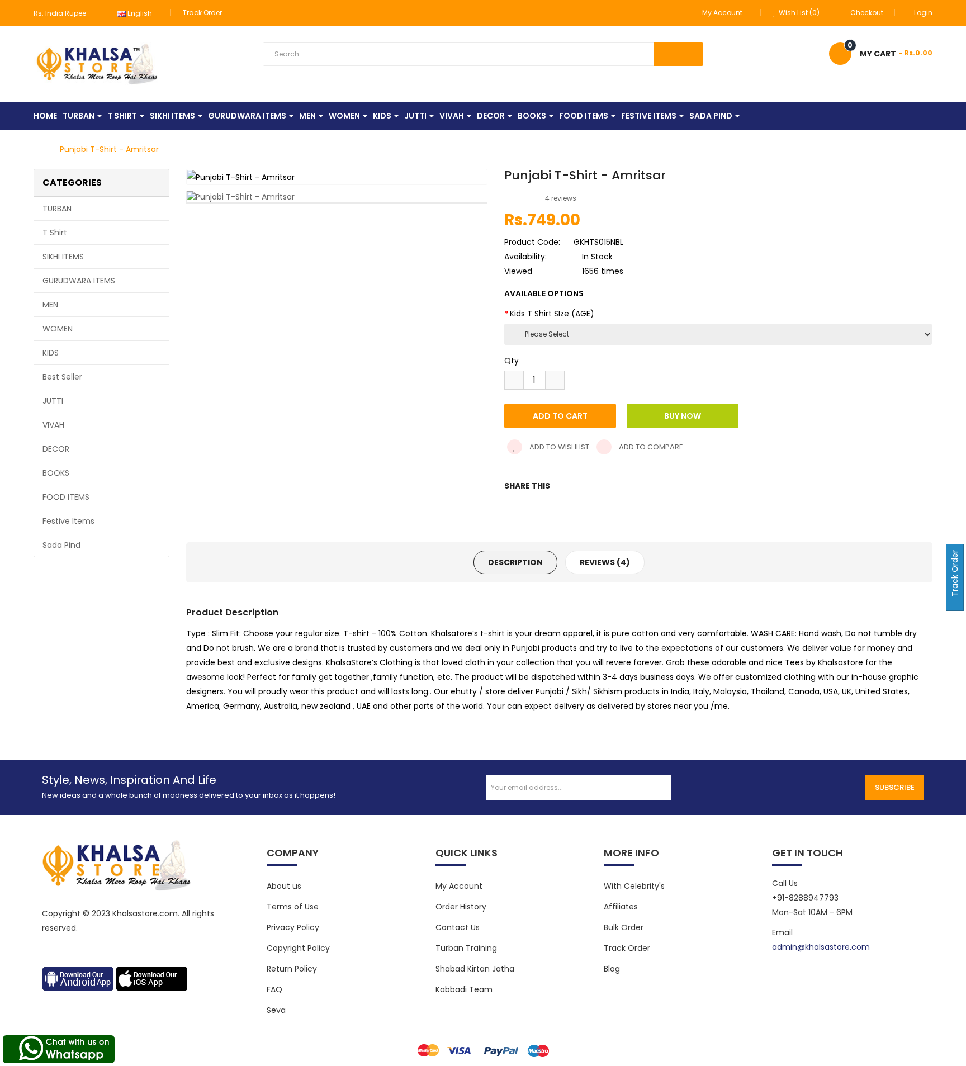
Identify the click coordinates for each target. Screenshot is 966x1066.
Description (515, 562)
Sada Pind (61, 545)
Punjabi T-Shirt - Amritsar (109, 149)
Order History (460, 906)
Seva (276, 1010)
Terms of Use (293, 906)
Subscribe (895, 787)
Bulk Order (623, 927)
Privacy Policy (293, 927)
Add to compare (650, 447)
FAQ (274, 989)
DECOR (55, 448)
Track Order (202, 12)
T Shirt (54, 232)
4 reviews (560, 198)
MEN (50, 304)
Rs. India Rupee (61, 13)
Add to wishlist (558, 447)
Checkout (866, 12)
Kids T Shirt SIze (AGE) (552, 313)
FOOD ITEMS (65, 497)
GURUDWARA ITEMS (78, 280)
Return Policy (292, 968)
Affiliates (621, 906)
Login (923, 12)
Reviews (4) (605, 562)
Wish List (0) (798, 12)
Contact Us (457, 927)
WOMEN (57, 328)
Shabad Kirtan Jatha (474, 968)
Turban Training (466, 948)
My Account (458, 886)
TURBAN (57, 208)
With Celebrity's (634, 886)
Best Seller (62, 376)
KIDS (50, 352)
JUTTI (52, 400)
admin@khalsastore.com (821, 947)
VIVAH (53, 424)
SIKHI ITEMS (63, 256)
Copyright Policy (298, 948)
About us (284, 886)
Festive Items (68, 521)
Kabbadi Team (464, 989)
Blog (612, 968)
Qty (511, 360)
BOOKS (55, 472)
